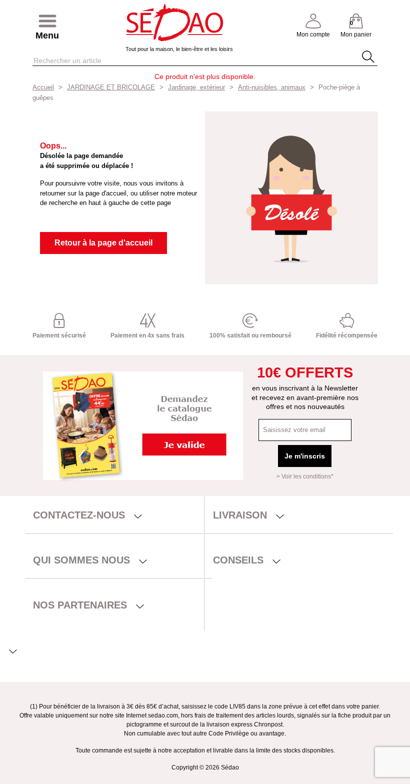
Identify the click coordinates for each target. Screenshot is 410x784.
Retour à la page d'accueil (103, 242)
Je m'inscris (304, 456)
